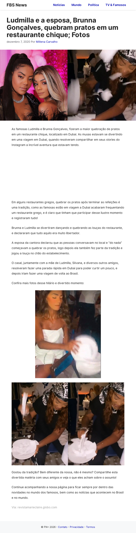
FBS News (17, 4)
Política (93, 5)
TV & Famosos (115, 5)
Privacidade (77, 527)
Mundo (76, 5)
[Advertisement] (68, 175)
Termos (90, 527)
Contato (62, 527)
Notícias (59, 5)
